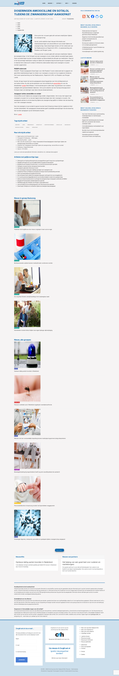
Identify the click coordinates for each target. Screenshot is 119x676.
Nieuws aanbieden (86, 641)
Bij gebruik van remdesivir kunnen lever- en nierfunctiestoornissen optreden (37, 164)
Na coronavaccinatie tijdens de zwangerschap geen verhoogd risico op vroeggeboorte (39, 175)
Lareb (20, 114)
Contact (83, 648)
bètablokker (35, 127)
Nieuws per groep (85, 638)
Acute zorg (17, 402)
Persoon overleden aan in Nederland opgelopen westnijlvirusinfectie (33, 404)
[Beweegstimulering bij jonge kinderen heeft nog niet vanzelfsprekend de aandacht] (27, 455)
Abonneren (22, 659)
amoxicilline (57, 83)
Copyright (50, 671)
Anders (16, 368)
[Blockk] (19, 3)
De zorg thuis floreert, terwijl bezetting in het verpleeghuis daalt (31, 296)
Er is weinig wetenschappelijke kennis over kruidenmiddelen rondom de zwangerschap (40, 177)
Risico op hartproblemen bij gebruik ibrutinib (29, 173)
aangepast (17, 124)
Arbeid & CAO (17, 503)
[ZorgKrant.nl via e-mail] (101, 16)
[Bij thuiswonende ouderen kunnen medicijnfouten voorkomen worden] (27, 246)
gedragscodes (95, 614)
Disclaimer (44, 671)
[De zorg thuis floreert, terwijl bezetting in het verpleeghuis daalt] (27, 280)
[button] (51, 3)
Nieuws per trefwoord (87, 640)
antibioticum (39, 124)
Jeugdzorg (17, 469)
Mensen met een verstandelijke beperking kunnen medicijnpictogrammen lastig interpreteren (40, 438)
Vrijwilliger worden (86, 633)
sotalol (24, 85)
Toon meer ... (59, 550)
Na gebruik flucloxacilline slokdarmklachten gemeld (30, 180)
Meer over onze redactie (87, 631)
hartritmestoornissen (49, 124)
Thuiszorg (70, 19)
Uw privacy (75, 671)
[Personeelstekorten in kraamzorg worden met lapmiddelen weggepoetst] (27, 489)
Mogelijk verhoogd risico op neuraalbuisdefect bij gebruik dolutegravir (35, 162)
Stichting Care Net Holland (55, 669)
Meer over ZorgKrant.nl (87, 629)
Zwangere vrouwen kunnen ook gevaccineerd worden (31, 166)
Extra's (83, 651)
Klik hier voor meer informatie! (60, 658)
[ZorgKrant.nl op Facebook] (92, 16)
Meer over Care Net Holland (88, 627)
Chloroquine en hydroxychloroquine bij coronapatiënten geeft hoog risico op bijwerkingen (40, 160)
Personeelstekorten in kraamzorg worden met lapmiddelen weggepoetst (34, 505)
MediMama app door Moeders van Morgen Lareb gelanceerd (32, 182)
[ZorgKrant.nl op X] (88, 16)
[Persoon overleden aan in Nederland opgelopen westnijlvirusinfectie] (27, 388)
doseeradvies (67, 124)
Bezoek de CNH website (55, 639)
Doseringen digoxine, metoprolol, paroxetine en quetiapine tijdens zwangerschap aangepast (39, 539)
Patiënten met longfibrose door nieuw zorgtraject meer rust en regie (33, 229)
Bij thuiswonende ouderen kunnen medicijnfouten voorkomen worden (33, 263)
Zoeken (83, 654)
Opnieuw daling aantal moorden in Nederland (26, 371)
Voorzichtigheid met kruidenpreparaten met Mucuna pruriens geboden (35, 184)
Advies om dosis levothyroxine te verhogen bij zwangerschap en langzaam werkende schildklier (42, 179)
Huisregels (56, 671)
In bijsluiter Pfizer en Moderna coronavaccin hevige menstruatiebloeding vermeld (38, 171)
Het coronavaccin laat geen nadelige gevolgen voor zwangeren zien (34, 169)
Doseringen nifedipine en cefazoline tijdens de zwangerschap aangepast (36, 186)
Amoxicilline (59, 124)
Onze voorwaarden (86, 646)
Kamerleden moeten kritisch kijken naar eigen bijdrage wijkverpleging (33, 330)
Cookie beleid (68, 671)
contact (33, 616)
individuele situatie (19, 127)
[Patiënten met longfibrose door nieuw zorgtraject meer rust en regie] (27, 213)
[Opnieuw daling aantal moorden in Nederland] (27, 354)
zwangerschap (30, 124)
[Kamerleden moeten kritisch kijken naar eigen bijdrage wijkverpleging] (27, 314)
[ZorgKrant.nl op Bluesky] (97, 16)
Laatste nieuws (85, 636)
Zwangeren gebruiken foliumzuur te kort (27, 168)
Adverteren (84, 644)
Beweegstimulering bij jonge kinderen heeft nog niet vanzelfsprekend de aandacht (37, 472)
